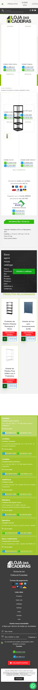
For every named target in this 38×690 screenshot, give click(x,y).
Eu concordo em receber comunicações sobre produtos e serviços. (19, 643)
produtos (8, 88)
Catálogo (19, 604)
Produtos (13, 4)
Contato (19, 615)
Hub (19, 619)
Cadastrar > (32, 637)
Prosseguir (19, 678)
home (2, 88)
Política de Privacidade (13, 673)
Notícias (19, 608)
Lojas (19, 612)
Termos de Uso (24, 673)
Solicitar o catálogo (24, 271)
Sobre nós (25, 4)
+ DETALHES (12, 339)
